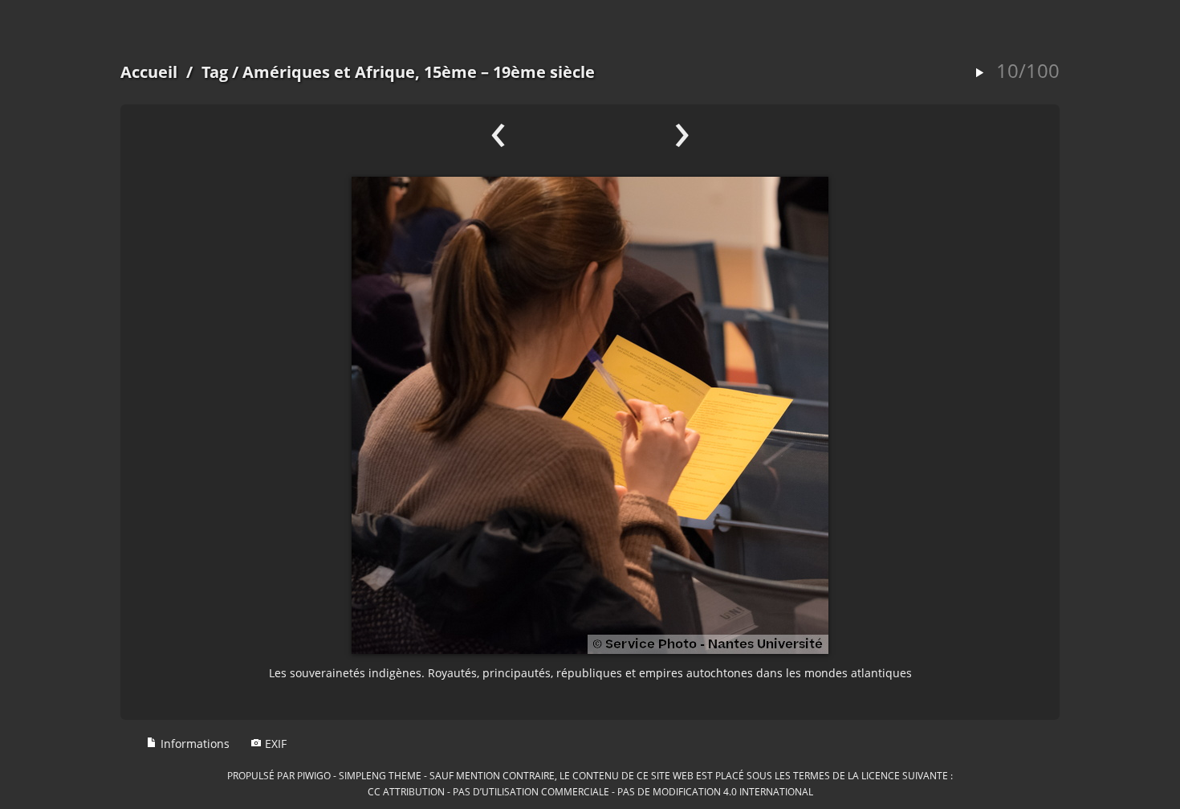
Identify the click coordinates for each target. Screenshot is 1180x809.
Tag (214, 72)
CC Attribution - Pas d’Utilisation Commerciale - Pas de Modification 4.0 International (590, 791)
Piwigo (314, 775)
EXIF (274, 743)
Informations (193, 743)
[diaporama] (979, 73)
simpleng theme (380, 775)
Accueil (148, 72)
